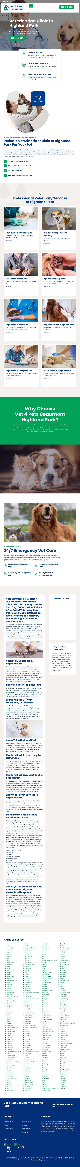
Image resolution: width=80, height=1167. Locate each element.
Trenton (62, 1037)
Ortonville (45, 1070)
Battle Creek (10, 976)
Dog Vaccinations (9, 1129)
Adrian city (10, 948)
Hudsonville (28, 1060)
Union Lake (63, 1045)
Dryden (27, 944)
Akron (8, 950)
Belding (9, 982)
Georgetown (28, 1005)
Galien (26, 995)
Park (43, 1082)
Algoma (9, 952)
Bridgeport (10, 1005)
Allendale (9, 956)
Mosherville (45, 1013)
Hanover (27, 1035)
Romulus (62, 968)
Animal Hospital (8, 1121)
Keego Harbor (29, 1084)
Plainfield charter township (50, 1088)
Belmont (9, 984)
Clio (8, 1054)
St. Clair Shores (64, 1015)
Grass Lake (28, 1021)
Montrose (45, 1009)
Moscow (44, 1011)
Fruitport (27, 990)
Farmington (28, 962)
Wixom (62, 1076)
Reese (61, 954)
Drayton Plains (11, 1090)
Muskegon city (46, 1029)
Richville (62, 956)
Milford (44, 997)
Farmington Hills (29, 964)
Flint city (27, 974)
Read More (9, 240)
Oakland (44, 1060)
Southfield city (64, 999)
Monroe (44, 1005)
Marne (44, 980)
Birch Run (9, 990)
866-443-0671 (7, 1)
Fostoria (27, 980)
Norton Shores (46, 1051)
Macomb (44, 970)
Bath (8, 974)
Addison (9, 946)
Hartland (27, 1043)
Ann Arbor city (11, 962)
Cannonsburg (11, 1031)
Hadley (27, 1029)
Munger (44, 1023)
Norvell (44, 1054)
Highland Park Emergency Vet (19, 370)
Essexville (27, 958)
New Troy (45, 1039)
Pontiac (62, 946)
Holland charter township (32, 1051)
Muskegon (45, 1027)
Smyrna (62, 988)
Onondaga (45, 1064)
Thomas (62, 1031)
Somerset (63, 990)
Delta (8, 1082)
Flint (26, 972)
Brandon (9, 1003)
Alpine (8, 958)
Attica (8, 968)
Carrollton (10, 1035)
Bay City (9, 978)
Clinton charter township (14, 1051)
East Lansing (28, 950)
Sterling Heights (64, 1017)
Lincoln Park (45, 962)
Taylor (62, 1027)
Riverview (62, 958)
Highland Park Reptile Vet (17, 325)
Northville (45, 1049)
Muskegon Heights (47, 1031)
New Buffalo (45, 1037)
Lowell (44, 966)
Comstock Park (11, 1066)
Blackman (9, 995)
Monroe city (45, 1007)
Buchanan (10, 1013)
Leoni (43, 956)
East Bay (27, 946)
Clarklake (9, 1043)
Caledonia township (12, 1027)
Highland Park (29, 1049)
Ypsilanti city (63, 1086)
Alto (8, 960)
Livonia (44, 964)
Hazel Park (28, 1045)
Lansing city (45, 948)
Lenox (44, 952)
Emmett (27, 954)
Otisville (44, 1074)
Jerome (27, 1076)
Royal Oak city (64, 972)
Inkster (27, 1066)
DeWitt (9, 1086)
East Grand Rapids (30, 948)
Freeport (27, 986)
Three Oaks (63, 1033)
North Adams (46, 1045)
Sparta (62, 1003)
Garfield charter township (32, 999)
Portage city (63, 950)
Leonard (44, 954)
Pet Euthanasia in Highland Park (57, 370)
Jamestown (28, 1072)
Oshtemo (45, 1072)
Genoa (26, 1003)
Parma (44, 1084)
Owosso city (45, 1078)
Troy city (62, 1039)
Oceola (44, 1062)
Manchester (45, 974)
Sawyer (62, 982)
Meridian (44, 986)
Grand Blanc (28, 1009)
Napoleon (45, 1033)
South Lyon (63, 995)
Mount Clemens (46, 1015)
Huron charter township (32, 1062)
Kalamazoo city (29, 1082)
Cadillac (9, 1023)
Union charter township (67, 1043)
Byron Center (11, 1021)
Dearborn (10, 1076)
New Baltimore (46, 1035)
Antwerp (9, 964)
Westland (62, 1072)
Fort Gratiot (28, 978)
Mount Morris (46, 1017)
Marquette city (46, 982)
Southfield (63, 997)
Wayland (62, 1066)
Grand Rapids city (30, 1017)
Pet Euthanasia (27, 1129)
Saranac (62, 978)
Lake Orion (28, 1088)
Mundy (44, 1021)
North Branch (46, 1047)
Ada (8, 944)
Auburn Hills (10, 970)
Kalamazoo (28, 1080)
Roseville (62, 970)
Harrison (27, 1041)
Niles (43, 1041)
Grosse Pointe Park (30, 1025)
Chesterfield (10, 1041)
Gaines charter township (32, 993)
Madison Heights (47, 972)
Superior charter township (67, 1023)
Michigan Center (47, 990)
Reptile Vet (25, 1132)
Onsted (44, 1066)
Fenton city (28, 968)
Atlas (8, 966)
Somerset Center (65, 993)
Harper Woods (29, 1039)
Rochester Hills (64, 964)
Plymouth (63, 944)
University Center (65, 1049)
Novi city (44, 1056)
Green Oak (28, 1023)
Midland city (45, 995)
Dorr (8, 1088)
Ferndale (27, 970)
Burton (9, 1017)
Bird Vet (24, 1125)
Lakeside (27, 1090)
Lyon (43, 968)
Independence (29, 1064)
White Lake (63, 1074)
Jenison (27, 1074)
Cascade (9, 1037)
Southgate (63, 1001)
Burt (8, 1015)
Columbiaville (11, 1058)
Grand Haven (28, 1011)
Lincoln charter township (49, 960)
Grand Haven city (29, 1013)
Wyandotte (63, 1080)
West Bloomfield (64, 1070)
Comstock (10, 1064)
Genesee (27, 1001)
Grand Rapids (28, 1015)
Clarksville (10, 1047)
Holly (26, 1056)
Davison (9, 1074)
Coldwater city (11, 1056)
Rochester (63, 962)
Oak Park (45, 1058)
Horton (27, 1058)
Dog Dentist (7, 1125)
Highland (27, 1047)
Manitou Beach (46, 976)
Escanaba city (28, 956)
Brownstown (10, 1011)
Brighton (9, 1007)
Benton (9, 986)
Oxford (44, 1080)
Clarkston (9, 1045)
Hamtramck (28, 1033)
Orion (44, 1068)
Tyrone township (65, 1041)
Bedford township (12, 980)
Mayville (44, 984)
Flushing (27, 976)
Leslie (44, 958)
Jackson (27, 1070)
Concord (9, 1068)
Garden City (28, 997)
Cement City (10, 1039)
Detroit (9, 1084)
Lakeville (44, 944)
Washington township (66, 1062)
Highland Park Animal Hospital (19, 233)
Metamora (45, 988)
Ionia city (27, 1068)
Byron (8, 1019)
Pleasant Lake (46, 1090)
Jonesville (27, 1078)
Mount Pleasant (47, 1019)
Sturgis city (63, 1019)
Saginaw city (63, 976)
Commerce (10, 1060)
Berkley (9, 988)
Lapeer (44, 950)
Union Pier (63, 1047)
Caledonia (10, 1025)
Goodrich (27, 1007)
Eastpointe (28, 952)
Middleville (45, 993)
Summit (62, 1021)
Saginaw (62, 974)
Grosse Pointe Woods (31, 1027)
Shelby (62, 986)
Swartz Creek (64, 1025)
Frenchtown (28, 988)
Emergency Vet (27, 1121)
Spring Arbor (64, 1005)
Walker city (63, 1058)
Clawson (9, 1049)
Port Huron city (64, 948)
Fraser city (28, 984)
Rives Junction (64, 960)
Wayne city (63, 1068)
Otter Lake (45, 1076)
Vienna (62, 1056)
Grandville (27, 1019)
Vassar (62, 1054)
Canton (9, 1033)
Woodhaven (63, 1078)
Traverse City (64, 1035)
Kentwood (27, 1086)
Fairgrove (27, 960)
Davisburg (10, 1072)
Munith (44, 1025)
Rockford (62, 966)
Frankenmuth (28, 982)
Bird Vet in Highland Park (16, 279)
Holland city (28, 1054)
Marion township (47, 978)
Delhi (8, 1080)
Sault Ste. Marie (64, 980)
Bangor (9, 972)
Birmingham (10, 993)
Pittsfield (44, 1086)
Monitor (44, 1003)
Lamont (44, 946)
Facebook (45, 1160)
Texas (61, 1029)
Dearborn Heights (12, 1078)
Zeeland (62, 1088)
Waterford (63, 1064)
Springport (63, 1013)
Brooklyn (9, 1009)
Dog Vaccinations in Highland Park (59, 325)
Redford (62, 952)
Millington (45, 999)
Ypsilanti (62, 1084)
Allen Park (10, 954)
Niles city (44, 1043)
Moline (44, 1001)
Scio (61, 984)
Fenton (27, 966)
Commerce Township (13, 1062)
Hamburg (27, 1031)
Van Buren (63, 1051)
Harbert (27, 1037)
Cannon (9, 1029)
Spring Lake (63, 1007)
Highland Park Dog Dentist (55, 279)
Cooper (9, 1070)
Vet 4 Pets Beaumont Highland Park (23, 1104)
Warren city (63, 1060)
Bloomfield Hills (11, 1001)
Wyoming (62, 1082)
